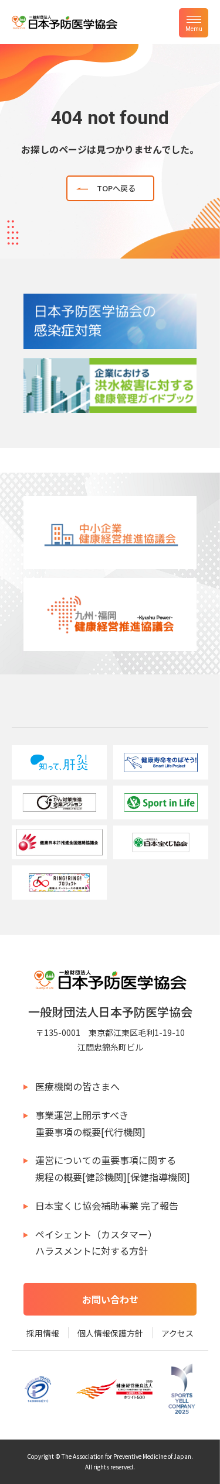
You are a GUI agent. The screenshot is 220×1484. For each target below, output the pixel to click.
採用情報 (42, 1333)
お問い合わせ (110, 1299)
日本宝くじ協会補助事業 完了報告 (106, 1206)
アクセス (177, 1333)
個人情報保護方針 (110, 1333)
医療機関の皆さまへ (77, 1086)
